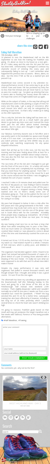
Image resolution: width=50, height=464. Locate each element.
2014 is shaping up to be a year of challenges (35, 36)
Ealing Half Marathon (11, 52)
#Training (22, 320)
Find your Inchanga (13, 36)
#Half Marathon (10, 320)
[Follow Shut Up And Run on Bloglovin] (28, 418)
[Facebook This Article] (46, 46)
